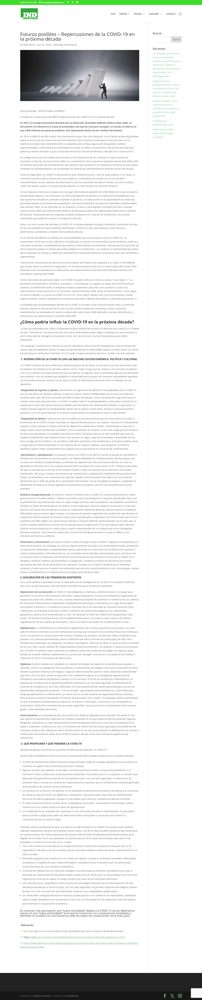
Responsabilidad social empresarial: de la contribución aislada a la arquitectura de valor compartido (166, 108)
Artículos (138, 14)
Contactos (170, 14)
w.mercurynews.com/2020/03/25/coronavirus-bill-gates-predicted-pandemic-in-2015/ (80, 936)
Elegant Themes (42, 995)
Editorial (123, 14)
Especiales (154, 14)
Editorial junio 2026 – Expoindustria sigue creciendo (164, 133)
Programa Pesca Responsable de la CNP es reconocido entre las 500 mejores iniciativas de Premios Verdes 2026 (166, 89)
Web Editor (29, 44)
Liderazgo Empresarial (65, 44)
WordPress (72, 995)
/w (32, 936)
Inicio (113, 14)
